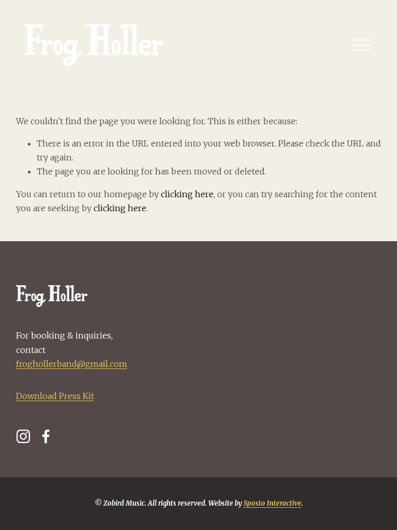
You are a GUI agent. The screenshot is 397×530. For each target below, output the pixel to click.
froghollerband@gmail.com (71, 364)
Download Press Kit (55, 396)
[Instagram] (23, 436)
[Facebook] (46, 436)
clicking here (187, 194)
